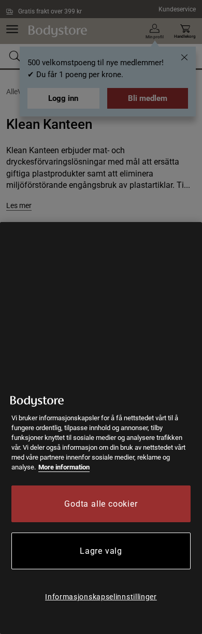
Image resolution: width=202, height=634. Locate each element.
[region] (101, 428)
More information (64, 467)
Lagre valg (101, 551)
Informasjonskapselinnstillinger (101, 597)
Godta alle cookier (100, 504)
